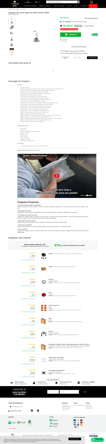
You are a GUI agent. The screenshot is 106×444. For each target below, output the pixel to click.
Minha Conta (88, 406)
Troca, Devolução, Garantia (79, 405)
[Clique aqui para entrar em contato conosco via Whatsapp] (97, 440)
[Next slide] (11, 54)
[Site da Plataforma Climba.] (93, 435)
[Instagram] (38, 411)
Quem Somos (65, 405)
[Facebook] (32, 411)
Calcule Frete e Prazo (65, 58)
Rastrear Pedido (89, 408)
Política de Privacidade (31, 441)
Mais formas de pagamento (91, 18)
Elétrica (17, 9)
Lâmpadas (23, 9)
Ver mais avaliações (53, 380)
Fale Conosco (65, 409)
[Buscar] (78, 2)
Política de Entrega (66, 408)
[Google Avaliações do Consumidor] (14, 429)
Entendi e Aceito (74, 439)
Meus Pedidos (89, 405)
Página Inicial (11, 9)
